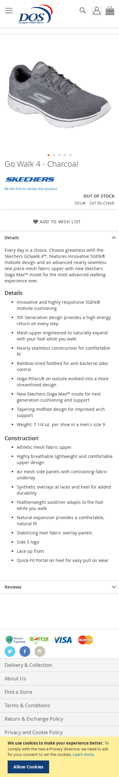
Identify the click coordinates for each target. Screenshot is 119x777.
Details (12, 237)
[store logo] (35, 14)
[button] (48, 155)
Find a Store (18, 692)
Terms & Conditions (27, 705)
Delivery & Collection (28, 665)
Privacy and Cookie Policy (34, 732)
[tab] (59, 237)
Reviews (13, 587)
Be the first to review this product (31, 188)
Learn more (83, 754)
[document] (60, 756)
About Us (15, 678)
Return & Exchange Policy (34, 719)
